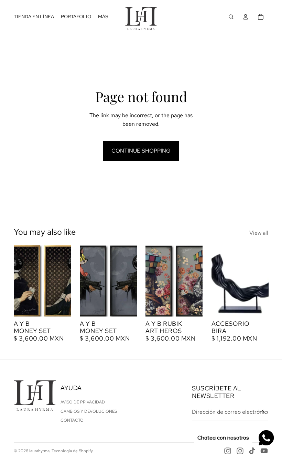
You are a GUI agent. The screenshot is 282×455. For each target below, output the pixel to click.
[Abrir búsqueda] (231, 16)
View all (258, 232)
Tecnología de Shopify (72, 451)
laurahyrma (39, 451)
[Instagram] (228, 451)
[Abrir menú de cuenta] (245, 16)
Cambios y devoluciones (89, 411)
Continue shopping (141, 150)
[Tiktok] (252, 451)
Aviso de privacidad (83, 402)
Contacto (72, 420)
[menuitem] (103, 17)
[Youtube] (264, 451)
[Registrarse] (261, 412)
